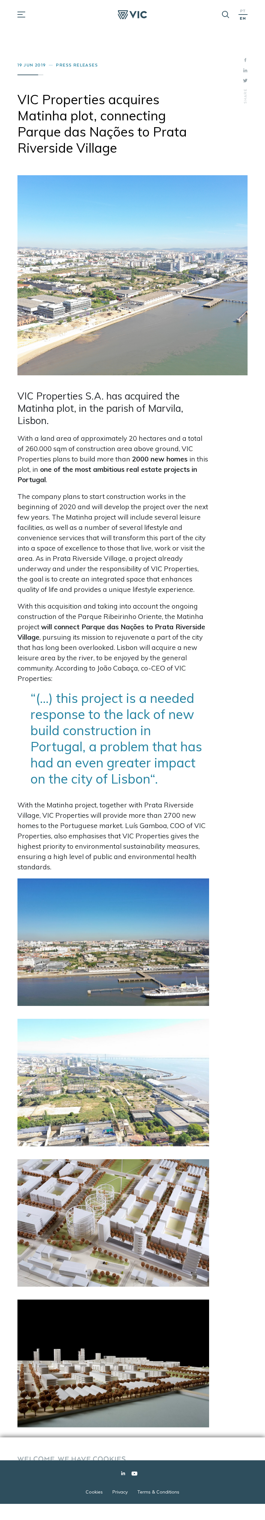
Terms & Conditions (158, 1492)
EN (243, 18)
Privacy (120, 1492)
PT (243, 11)
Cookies (94, 1492)
